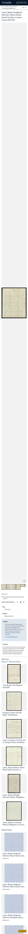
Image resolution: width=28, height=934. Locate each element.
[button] (14, 303)
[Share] (17, 602)
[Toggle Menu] (23, 7)
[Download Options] (24, 602)
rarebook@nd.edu (17, 653)
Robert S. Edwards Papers (11, 6)
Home (3, 6)
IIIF (6, 624)
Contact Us (5, 644)
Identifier (5, 613)
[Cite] (20, 602)
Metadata (5, 621)
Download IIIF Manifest (12, 636)
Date (4, 607)
